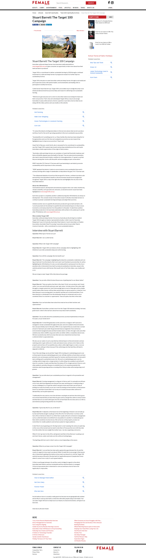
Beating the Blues (79, 524)
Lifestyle (40, 13)
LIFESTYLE (67, 8)
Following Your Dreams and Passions (43, 530)
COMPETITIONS (94, 17)
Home (34, 13)
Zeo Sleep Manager (80, 534)
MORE (110, 17)
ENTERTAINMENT (51, 8)
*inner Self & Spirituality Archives (69, 13)
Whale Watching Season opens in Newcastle (87, 526)
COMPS (42, 8)
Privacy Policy (36, 552)
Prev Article (37, 30)
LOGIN (110, 8)
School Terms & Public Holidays (100, 56)
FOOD (60, 8)
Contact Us (56, 550)
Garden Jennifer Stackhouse (40, 536)
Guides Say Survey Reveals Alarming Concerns (45, 526)
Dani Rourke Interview (80, 530)
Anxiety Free (78, 532)
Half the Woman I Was (80, 536)
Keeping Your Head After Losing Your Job (86, 528)
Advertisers (56, 554)
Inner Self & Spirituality (51, 13)
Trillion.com (76, 557)
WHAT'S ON (90, 8)
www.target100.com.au (39, 66)
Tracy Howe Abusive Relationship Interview (45, 520)
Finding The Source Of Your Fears (42, 539)
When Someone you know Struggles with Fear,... (87, 520)
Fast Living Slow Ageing (39, 524)
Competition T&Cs (37, 550)
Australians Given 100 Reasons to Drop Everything (47, 528)
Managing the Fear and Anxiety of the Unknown (88, 522)
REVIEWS (75, 8)
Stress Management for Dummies (42, 522)
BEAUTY (34, 8)
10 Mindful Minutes (80, 541)
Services (34, 554)
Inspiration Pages (79, 539)
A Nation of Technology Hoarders (42, 532)
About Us (55, 552)
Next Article (80, 30)
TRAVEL (83, 8)
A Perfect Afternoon (38, 534)
